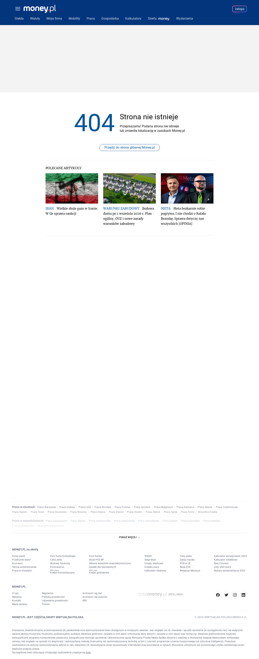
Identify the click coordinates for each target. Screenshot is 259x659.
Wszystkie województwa (51, 525)
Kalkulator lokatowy (155, 570)
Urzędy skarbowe (153, 563)
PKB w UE (185, 563)
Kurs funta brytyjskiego (62, 556)
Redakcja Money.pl (190, 570)
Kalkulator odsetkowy (226, 559)
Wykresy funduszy (60, 563)
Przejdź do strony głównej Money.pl (129, 147)
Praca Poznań (122, 507)
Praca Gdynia (204, 507)
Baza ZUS (185, 567)
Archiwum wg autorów (95, 597)
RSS (85, 600)
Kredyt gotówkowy (99, 572)
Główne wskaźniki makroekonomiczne (110, 563)
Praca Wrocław (102, 507)
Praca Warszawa (46, 507)
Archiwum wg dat (92, 593)
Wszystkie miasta (207, 512)
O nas (15, 593)
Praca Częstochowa (227, 507)
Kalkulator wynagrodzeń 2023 (230, 556)
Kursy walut (18, 556)
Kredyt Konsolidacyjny (62, 572)
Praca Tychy (187, 512)
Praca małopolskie (124, 521)
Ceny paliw (186, 556)
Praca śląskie (78, 521)
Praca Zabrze (116, 512)
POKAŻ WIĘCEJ (128, 537)
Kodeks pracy (151, 567)
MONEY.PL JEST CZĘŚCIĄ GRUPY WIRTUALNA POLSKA (47, 617)
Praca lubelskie (211, 521)
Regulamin (48, 593)
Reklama (17, 597)
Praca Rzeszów (78, 512)
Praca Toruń (37, 512)
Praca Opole (170, 512)
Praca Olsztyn (134, 512)
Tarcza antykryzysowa (24, 567)
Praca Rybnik (153, 512)
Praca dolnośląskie (148, 521)
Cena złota (56, 559)
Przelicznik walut (21, 559)
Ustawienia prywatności (55, 600)
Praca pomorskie (190, 521)
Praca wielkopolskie (99, 521)
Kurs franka (95, 556)
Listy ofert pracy (222, 567)
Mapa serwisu (19, 604)
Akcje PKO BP (96, 559)
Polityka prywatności (53, 597)
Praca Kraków (67, 507)
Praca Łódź (85, 507)
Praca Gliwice (97, 512)
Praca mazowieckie (56, 521)
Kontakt (16, 600)
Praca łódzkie (170, 521)
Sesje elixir (150, 559)
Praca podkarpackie (23, 525)
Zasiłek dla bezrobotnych (102, 567)
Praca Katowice (185, 507)
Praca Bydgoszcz (163, 507)
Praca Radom (19, 512)
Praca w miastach (22, 570)
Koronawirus (57, 567)
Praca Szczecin (142, 507)
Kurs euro (17, 563)
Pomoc (46, 604)
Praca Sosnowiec (57, 512)
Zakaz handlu (187, 559)
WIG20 (148, 556)
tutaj (88, 652)
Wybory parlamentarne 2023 (229, 570)
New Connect (221, 563)
